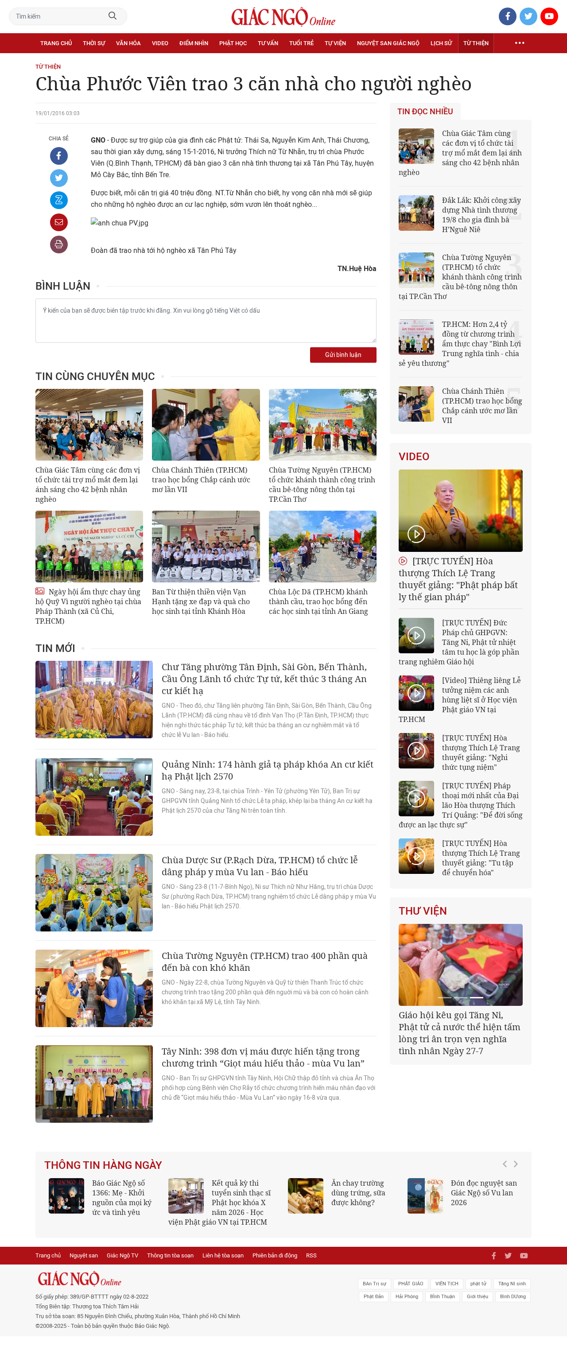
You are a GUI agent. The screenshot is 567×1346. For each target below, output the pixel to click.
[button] (507, 1198)
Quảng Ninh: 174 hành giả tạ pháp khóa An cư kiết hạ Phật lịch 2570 (267, 770)
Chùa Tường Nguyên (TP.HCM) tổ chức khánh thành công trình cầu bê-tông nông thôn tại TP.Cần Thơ (322, 484)
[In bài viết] (59, 244)
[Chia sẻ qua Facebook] (59, 156)
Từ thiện (476, 43)
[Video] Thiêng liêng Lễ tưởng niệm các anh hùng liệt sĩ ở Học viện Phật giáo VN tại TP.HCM (460, 699)
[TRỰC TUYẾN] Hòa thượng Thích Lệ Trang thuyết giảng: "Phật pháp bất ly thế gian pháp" (458, 579)
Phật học (233, 43)
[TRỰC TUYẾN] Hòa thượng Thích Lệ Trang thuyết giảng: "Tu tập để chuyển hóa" (481, 857)
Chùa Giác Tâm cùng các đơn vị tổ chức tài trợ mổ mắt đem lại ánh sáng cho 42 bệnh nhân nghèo (87, 484)
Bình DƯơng (513, 1296)
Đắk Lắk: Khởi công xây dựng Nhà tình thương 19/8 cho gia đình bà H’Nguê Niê (481, 214)
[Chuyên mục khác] (520, 43)
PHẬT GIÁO (410, 1284)
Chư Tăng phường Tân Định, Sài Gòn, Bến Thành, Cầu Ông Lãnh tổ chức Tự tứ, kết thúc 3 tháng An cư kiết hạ (264, 679)
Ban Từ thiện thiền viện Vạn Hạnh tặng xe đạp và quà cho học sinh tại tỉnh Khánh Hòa (201, 601)
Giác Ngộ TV (122, 1255)
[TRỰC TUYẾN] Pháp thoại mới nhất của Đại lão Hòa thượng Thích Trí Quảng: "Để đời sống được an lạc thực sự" (461, 805)
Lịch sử (441, 43)
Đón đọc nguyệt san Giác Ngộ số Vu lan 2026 (484, 1192)
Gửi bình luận (343, 355)
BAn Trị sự (374, 1284)
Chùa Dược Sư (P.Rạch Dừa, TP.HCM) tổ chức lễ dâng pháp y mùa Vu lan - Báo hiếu (260, 866)
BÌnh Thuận (442, 1296)
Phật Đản (374, 1296)
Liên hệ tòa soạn (223, 1255)
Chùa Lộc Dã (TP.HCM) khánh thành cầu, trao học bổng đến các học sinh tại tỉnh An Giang (318, 601)
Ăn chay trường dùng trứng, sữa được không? (358, 1192)
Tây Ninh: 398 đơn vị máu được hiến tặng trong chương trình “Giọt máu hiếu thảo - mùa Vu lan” (263, 1057)
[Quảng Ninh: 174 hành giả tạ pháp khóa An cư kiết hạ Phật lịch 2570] (94, 797)
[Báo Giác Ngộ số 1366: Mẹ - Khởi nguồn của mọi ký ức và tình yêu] (66, 1196)
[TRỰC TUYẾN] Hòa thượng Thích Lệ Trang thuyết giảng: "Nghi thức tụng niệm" (481, 752)
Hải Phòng (407, 1296)
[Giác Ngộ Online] (184, 1279)
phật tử (478, 1284)
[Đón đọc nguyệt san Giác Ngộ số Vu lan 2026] (425, 1196)
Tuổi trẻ (301, 43)
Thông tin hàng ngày (103, 1165)
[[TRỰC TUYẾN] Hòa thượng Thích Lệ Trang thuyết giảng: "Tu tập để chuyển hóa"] (416, 856)
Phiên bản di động (274, 1255)
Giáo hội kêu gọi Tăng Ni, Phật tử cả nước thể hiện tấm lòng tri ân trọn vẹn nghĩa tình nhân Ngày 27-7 (459, 1033)
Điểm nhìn (193, 43)
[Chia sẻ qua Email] (59, 222)
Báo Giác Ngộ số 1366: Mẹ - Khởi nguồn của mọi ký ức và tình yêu (121, 1197)
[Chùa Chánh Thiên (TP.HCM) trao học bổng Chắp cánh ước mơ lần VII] (206, 425)
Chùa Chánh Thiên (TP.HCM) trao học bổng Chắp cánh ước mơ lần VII (201, 479)
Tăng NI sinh (512, 1284)
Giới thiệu (477, 1296)
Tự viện (335, 43)
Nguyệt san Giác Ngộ (388, 43)
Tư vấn (268, 43)
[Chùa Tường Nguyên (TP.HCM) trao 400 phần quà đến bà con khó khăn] (94, 988)
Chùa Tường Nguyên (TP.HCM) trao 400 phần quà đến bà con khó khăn (265, 962)
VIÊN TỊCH (446, 1284)
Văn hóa (128, 43)
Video (160, 43)
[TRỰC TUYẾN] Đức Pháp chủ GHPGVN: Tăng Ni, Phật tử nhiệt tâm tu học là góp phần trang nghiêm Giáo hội (459, 642)
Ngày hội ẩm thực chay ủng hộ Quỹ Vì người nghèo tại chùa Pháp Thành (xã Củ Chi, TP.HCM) (88, 606)
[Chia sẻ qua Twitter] (59, 178)
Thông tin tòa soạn (170, 1255)
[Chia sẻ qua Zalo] (59, 200)
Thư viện (423, 911)
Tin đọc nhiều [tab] (425, 111)
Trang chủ (56, 43)
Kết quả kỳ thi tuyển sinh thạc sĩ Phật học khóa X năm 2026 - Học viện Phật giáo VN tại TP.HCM (219, 1202)
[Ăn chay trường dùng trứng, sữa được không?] (305, 1196)
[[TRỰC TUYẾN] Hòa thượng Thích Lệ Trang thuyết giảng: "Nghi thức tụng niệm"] (416, 750)
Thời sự (94, 43)
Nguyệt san (84, 1255)
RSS (311, 1255)
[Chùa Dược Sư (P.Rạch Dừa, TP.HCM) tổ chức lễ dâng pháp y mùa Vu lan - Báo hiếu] (94, 892)
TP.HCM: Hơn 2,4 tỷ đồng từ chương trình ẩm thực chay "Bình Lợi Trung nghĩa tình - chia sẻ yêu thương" (460, 343)
